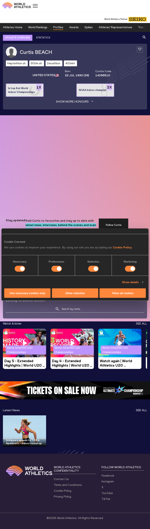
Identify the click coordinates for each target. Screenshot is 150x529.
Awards (74, 27)
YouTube (107, 493)
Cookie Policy (122, 247)
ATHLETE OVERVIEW (17, 37)
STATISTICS (43, 37)
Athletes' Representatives (115, 27)
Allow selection (75, 293)
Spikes (89, 27)
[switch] (56, 269)
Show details (130, 282)
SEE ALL (141, 323)
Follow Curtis (113, 225)
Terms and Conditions (68, 485)
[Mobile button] (35, 5)
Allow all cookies (123, 293)
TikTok (106, 499)
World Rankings (37, 27)
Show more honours (72, 101)
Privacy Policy (62, 496)
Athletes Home (12, 27)
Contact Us (61, 479)
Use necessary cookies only (27, 293)
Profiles (58, 27)
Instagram (108, 481)
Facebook (108, 475)
